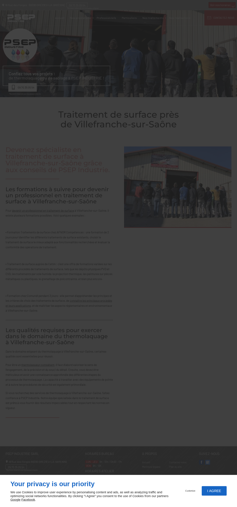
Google (15, 499)
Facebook (28, 499)
